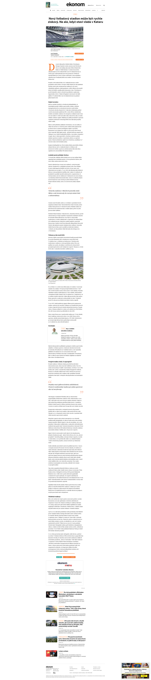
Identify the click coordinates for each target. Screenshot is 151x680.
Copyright (47, 668)
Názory (53, 10)
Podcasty (75, 10)
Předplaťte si (90, 5)
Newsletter (83, 668)
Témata (58, 10)
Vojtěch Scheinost (55, 55)
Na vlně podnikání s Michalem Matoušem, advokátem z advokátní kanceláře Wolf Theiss (71, 594)
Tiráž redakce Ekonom (73, 668)
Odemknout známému (70, 557)
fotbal (52, 59)
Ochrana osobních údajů (97, 670)
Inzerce (71, 672)
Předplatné (71, 670)
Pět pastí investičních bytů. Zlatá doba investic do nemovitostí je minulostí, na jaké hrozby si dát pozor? (72, 638)
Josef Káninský (54, 53)
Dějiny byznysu (81, 10)
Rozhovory (63, 10)
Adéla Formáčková (82, 672)
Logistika (94, 10)
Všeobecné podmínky (85, 670)
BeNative (103, 10)
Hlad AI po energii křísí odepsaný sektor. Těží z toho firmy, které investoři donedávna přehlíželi (72, 608)
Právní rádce (87, 10)
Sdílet (59, 557)
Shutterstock (55, 50)
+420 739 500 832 (89, 672)
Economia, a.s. (56, 668)
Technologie (69, 10)
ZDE (74, 583)
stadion (56, 59)
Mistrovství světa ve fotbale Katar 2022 (65, 59)
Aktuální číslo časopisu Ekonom (54, 5)
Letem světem (63, 651)
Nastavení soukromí (96, 668)
